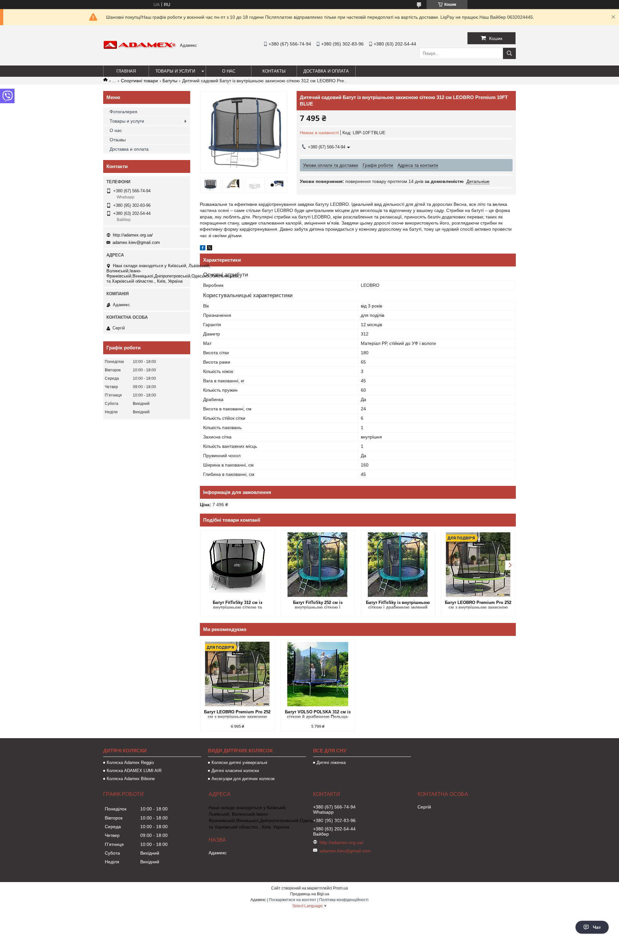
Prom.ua (340, 888)
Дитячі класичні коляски (235, 770)
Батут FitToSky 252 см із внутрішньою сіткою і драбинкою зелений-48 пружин (318, 605)
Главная (126, 71)
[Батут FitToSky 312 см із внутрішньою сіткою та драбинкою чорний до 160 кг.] (237, 564)
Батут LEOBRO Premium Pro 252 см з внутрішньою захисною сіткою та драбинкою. (478, 605)
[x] (209, 248)
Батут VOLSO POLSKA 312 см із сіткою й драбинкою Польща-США (317, 714)
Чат (597, 927)
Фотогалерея (123, 111)
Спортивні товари (139, 80)
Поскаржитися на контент (292, 900)
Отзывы (118, 139)
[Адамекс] (140, 47)
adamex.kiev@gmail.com (136, 242)
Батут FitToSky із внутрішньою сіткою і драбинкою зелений (398, 605)
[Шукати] (509, 53)
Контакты (274, 71)
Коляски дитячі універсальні (239, 762)
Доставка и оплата (326, 71)
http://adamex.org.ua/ (133, 235)
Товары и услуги (175, 71)
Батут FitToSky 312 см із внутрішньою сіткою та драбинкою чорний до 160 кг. (237, 605)
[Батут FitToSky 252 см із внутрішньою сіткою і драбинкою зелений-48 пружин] (318, 564)
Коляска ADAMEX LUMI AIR (134, 770)
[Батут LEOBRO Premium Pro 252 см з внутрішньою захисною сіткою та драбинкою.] (478, 564)
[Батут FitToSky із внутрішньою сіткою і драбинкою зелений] (398, 564)
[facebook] (202, 248)
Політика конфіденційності (343, 900)
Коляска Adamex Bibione (131, 778)
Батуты (169, 80)
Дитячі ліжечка (331, 762)
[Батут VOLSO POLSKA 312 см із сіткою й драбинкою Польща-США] (318, 674)
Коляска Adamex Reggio (130, 762)
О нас (228, 71)
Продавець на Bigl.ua (309, 894)
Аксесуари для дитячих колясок (243, 778)
